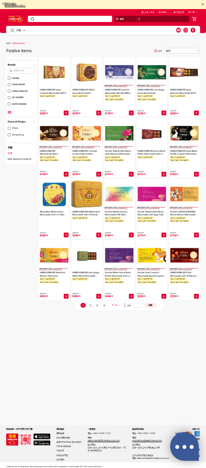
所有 (10, 153)
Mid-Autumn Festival (19, 158)
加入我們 (60, 459)
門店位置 (180, 12)
